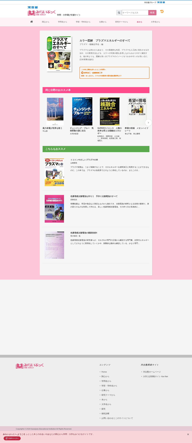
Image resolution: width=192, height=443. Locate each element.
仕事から (103, 22)
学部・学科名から (83, 22)
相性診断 (105, 413)
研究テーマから (121, 22)
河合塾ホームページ (152, 372)
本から (139, 22)
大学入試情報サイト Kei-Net (155, 376)
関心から (45, 22)
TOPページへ (13, 438)
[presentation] (148, 122)
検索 (152, 12)
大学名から (155, 22)
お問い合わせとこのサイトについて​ (117, 418)
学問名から (62, 22)
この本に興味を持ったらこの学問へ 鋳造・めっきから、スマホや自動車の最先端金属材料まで (101, 73)
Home (104, 372)
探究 (103, 409)
